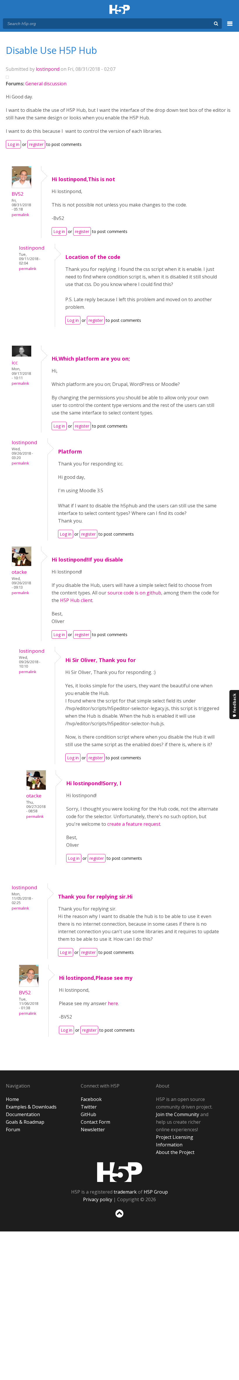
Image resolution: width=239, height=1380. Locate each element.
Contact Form (95, 1122)
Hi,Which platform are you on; (91, 358)
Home (12, 1099)
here (113, 1003)
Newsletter (93, 1129)
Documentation (23, 1114)
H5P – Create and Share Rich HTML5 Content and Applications (119, 10)
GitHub (88, 1114)
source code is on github (134, 593)
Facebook (91, 1099)
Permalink (20, 214)
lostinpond (47, 69)
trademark (125, 1192)
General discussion (45, 83)
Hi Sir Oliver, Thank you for (100, 660)
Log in (13, 144)
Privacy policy (97, 1199)
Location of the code (92, 256)
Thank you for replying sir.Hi (95, 896)
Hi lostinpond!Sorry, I (93, 783)
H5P (119, 1172)
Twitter (89, 1107)
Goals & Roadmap (25, 1122)
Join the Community (177, 1114)
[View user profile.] (21, 186)
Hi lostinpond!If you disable (87, 559)
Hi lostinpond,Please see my (95, 977)
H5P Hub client (76, 600)
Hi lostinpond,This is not (83, 179)
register (36, 144)
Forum (13, 1129)
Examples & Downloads (31, 1107)
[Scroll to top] (119, 1219)
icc (15, 362)
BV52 (18, 193)
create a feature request (133, 824)
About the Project (175, 1152)
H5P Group (156, 1192)
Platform (70, 451)
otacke (19, 572)
